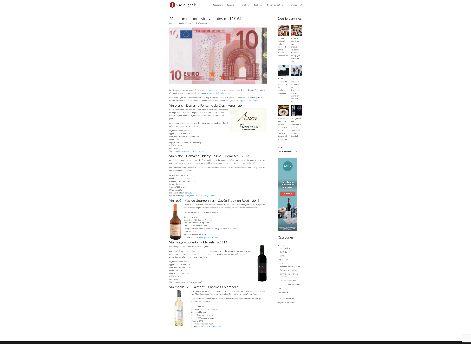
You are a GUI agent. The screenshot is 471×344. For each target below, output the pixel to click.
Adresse (281, 245)
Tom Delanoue (178, 23)
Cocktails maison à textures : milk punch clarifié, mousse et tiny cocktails (283, 47)
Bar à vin (283, 252)
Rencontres (231, 5)
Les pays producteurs (288, 280)
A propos (293, 5)
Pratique (258, 5)
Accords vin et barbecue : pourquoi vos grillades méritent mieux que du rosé (283, 87)
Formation (244, 5)
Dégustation (218, 5)
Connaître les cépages (288, 270)
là (229, 100)
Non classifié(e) (284, 292)
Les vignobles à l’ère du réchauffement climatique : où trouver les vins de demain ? (296, 127)
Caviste (282, 256)
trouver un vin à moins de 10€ (218, 93)
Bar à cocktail (285, 248)
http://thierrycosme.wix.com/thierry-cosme (197, 196)
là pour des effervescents (250, 100)
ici (227, 100)
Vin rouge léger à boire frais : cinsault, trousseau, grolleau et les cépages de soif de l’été (296, 50)
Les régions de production (290, 284)
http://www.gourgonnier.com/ (206, 237)
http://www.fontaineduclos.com (192, 151)
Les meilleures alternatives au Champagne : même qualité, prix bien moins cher (296, 90)
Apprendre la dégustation (290, 266)
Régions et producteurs (287, 302)
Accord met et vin (287, 298)
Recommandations (275, 5)
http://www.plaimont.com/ (211, 326)
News (280, 288)
